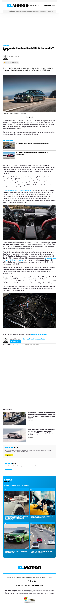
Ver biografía (14, 341)
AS (22, 485)
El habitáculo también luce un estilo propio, (17, 190)
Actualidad (6, 45)
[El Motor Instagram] (30, 581)
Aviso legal (9, 577)
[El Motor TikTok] (32, 581)
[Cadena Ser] (53, 6)
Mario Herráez (15, 56)
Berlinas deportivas (20, 345)
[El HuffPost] (47, 6)
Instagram (43, 334)
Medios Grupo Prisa (29, 602)
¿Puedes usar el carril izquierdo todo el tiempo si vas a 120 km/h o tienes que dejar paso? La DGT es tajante (41, 551)
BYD (9, 1)
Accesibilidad (44, 577)
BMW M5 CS (32, 345)
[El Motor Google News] (35, 581)
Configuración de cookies (27, 577)
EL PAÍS (18, 485)
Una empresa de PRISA (29, 598)
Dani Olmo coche (40, 1)
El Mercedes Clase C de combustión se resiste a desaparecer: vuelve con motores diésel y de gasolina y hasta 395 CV (41, 415)
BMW (34, 123)
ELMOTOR (6, 485)
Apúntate (9, 455)
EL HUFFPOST (13, 485)
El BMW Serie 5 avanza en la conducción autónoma (32, 143)
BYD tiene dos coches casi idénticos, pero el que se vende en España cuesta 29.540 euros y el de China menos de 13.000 (42, 432)
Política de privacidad (16, 577)
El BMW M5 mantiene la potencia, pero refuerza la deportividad (32, 153)
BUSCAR (8, 469)
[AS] (36, 6)
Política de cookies (37, 577)
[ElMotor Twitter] (28, 581)
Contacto (49, 577)
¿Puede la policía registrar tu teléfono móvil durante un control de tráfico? (42, 517)
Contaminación (15, 1)
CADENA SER (26, 485)
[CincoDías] (40, 6)
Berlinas (13, 345)
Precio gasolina (23, 1)
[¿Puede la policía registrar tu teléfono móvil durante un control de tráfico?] (42, 514)
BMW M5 (27, 345)
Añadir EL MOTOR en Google (12, 62)
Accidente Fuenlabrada (50, 1)
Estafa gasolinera (31, 1)
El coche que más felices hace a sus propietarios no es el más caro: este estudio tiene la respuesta (16, 551)
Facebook (34, 334)
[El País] (32, 6)
